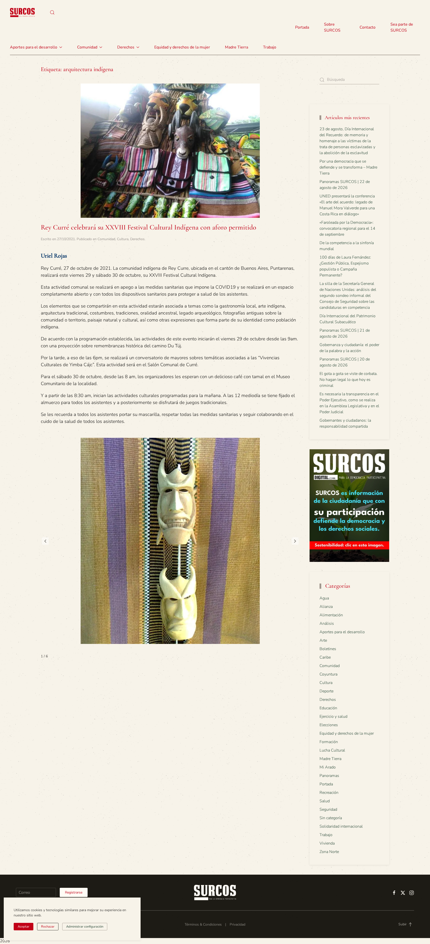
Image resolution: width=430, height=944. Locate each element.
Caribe (325, 657)
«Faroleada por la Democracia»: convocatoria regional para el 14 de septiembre (347, 228)
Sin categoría (331, 818)
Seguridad (328, 809)
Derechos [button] (125, 47)
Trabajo (269, 47)
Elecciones (329, 725)
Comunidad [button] (87, 47)
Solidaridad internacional (341, 826)
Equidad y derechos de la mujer (182, 47)
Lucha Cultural (332, 750)
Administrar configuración (84, 926)
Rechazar (47, 926)
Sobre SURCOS (332, 27)
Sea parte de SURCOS (401, 27)
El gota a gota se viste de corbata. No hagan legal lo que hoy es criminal (348, 379)
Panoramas (329, 775)
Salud (325, 801)
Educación (328, 708)
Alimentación (331, 615)
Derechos (137, 239)
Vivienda (327, 843)
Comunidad (106, 239)
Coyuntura (328, 674)
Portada (302, 27)
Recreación (329, 792)
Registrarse (73, 892)
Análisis (327, 623)
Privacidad (237, 924)
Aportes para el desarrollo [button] (33, 47)
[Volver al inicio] (22, 12)
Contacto (368, 27)
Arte (323, 640)
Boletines (328, 649)
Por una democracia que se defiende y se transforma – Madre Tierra (348, 167)
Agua (324, 598)
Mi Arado (328, 767)
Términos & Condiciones (203, 924)
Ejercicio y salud (333, 716)
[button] (52, 12)
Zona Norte (329, 851)
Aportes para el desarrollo (342, 632)
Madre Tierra (236, 47)
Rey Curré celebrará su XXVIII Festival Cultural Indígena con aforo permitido (148, 227)
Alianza (326, 606)
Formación (329, 742)
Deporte (326, 691)
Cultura (122, 239)
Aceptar (23, 926)
